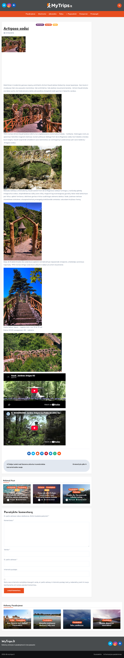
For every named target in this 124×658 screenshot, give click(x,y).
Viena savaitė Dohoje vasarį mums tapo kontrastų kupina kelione (46, 495)
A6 (42, 500)
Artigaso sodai (16, 29)
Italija (12, 620)
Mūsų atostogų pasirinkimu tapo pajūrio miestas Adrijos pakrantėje (17, 495)
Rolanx (12, 500)
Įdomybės (52, 14)
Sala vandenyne (76, 625)
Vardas (7, 550)
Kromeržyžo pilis (79, 464)
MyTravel (72, 500)
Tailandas (76, 492)
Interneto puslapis (10, 569)
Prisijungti (94, 14)
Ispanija (48, 25)
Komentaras (9, 520)
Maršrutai (42, 14)
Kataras (41, 487)
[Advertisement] (47, 67)
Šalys (61, 14)
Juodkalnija (11, 487)
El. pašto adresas (10, 560)
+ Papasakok (71, 14)
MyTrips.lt (8, 641)
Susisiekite (98, 654)
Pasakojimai (30, 14)
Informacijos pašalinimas (112, 654)
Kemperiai (83, 14)
